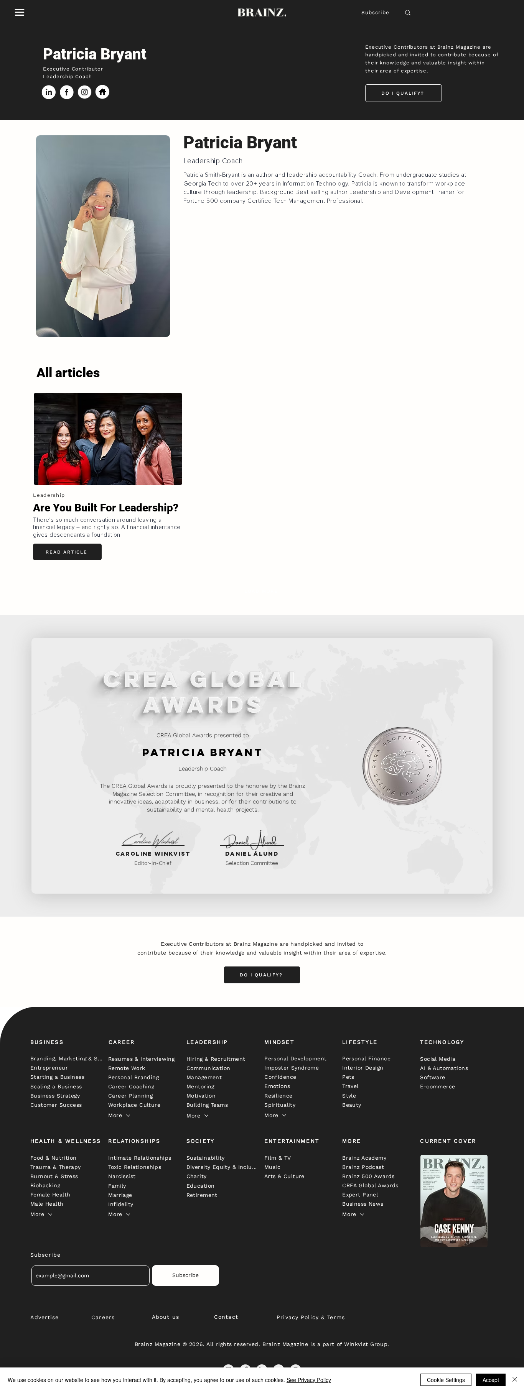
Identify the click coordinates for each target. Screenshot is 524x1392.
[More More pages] (128, 1116)
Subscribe (375, 12)
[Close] (514, 1380)
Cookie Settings (446, 1380)
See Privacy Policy (309, 1380)
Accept (491, 1380)
